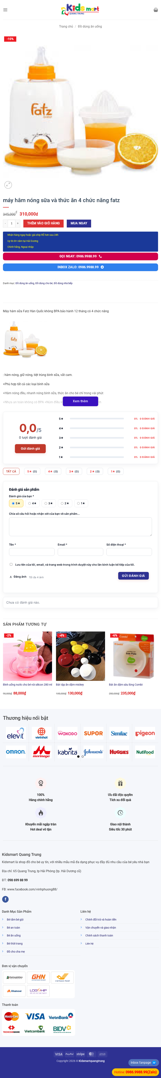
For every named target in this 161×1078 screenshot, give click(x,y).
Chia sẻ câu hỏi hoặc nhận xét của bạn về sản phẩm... (44, 513)
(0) (32, 471)
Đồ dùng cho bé (44, 283)
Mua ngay (79, 223)
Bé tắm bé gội (15, 919)
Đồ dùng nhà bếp (63, 283)
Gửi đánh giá (30, 448)
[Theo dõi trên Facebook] (5, 899)
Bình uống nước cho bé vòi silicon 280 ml (27, 684)
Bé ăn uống (14, 935)
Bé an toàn (13, 927)
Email (62, 544)
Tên (12, 544)
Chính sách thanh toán (99, 935)
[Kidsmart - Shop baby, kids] (80, 10)
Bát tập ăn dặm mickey (70, 684)
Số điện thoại (116, 544)
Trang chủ (66, 26)
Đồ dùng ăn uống (90, 26)
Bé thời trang (15, 943)
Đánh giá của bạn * (21, 496)
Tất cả (11, 471)
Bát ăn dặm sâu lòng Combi (126, 684)
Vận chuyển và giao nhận (100, 927)
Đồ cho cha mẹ (16, 951)
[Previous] (3, 666)
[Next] (158, 666)
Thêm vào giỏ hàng (43, 223)
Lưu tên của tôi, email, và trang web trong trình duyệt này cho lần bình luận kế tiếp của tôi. (75, 564)
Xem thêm (80, 401)
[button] (5, 10)
